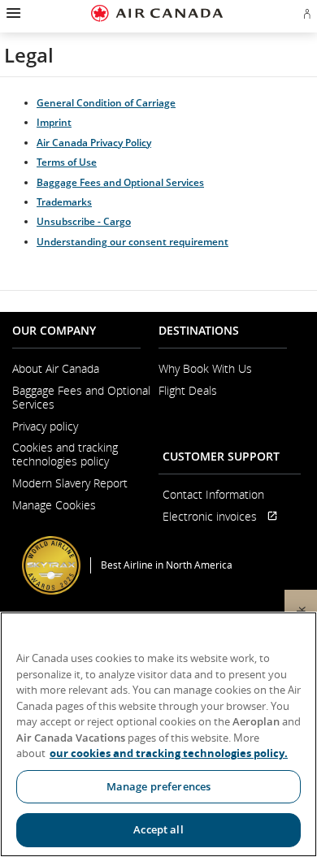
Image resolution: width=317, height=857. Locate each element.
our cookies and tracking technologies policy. (169, 753)
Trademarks (64, 202)
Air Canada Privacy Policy (94, 142)
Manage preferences (158, 786)
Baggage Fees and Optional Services (120, 182)
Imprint (54, 122)
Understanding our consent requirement (132, 242)
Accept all (158, 829)
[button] (12, 13)
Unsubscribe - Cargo (84, 221)
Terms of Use (67, 162)
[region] (158, 734)
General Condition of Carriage (106, 103)
